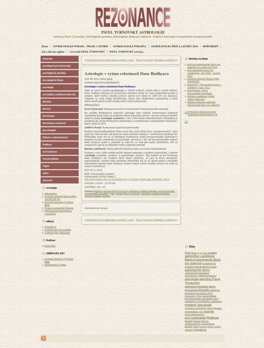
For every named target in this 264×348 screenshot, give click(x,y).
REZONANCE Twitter (55, 265)
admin (109, 79)
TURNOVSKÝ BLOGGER (57, 230)
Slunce (205, 321)
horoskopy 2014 (193, 296)
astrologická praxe (205, 266)
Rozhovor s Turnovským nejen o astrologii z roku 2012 (204, 86)
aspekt (212, 252)
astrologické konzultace (197, 273)
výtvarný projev (206, 327)
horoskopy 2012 (204, 293)
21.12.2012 (202, 253)
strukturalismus (193, 324)
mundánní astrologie (195, 308)
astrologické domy (197, 270)
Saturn (197, 321)
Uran (195, 326)
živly (194, 252)
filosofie (204, 290)
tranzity (188, 326)
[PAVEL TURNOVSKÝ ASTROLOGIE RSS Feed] (43, 338)
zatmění (189, 330)
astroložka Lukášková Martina (143, 191)
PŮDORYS (50, 227)
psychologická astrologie (96, 194)
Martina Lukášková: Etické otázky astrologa (201, 98)
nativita (210, 308)
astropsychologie (166, 191)
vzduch (217, 327)
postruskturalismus (194, 314)
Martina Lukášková (212, 301)
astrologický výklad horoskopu (200, 276)
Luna (198, 301)
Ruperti (189, 321)
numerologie (191, 311)
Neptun (218, 308)
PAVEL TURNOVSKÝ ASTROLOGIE (133, 32)
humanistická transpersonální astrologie (200, 297)
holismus (215, 290)
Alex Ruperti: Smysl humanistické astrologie (199, 92)
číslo (188, 252)
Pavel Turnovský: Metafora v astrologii (156, 60)
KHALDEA (49, 246)
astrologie (192, 279)
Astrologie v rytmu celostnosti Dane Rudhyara (126, 73)
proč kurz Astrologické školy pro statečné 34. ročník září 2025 (203, 66)
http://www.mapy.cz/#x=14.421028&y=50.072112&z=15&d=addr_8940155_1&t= (126, 179)
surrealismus (208, 324)
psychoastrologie (195, 317)
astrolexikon (50, 193)
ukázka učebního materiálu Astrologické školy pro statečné (203, 104)
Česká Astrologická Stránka (58, 208)
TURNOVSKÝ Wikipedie (57, 233)
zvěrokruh (200, 329)
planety (209, 311)
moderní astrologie (198, 305)
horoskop (190, 293)
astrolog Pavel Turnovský (115, 191)
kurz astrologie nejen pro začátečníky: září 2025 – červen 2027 (203, 73)
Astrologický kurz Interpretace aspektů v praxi (110, 60)
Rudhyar (98, 191)
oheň (201, 312)
